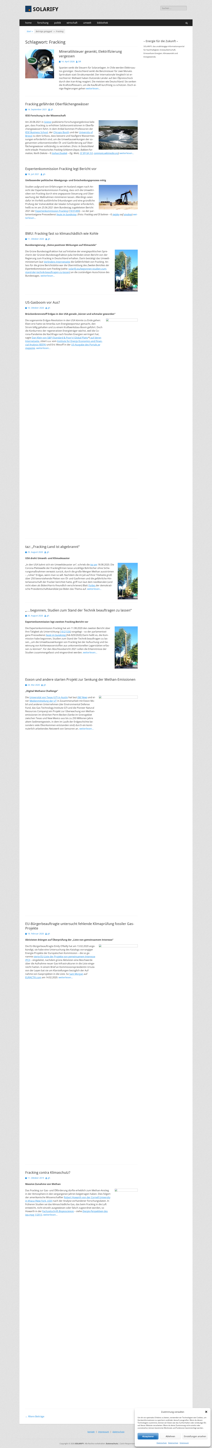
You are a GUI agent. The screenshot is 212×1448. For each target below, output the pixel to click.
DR (79, 61)
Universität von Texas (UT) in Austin (48, 697)
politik (57, 22)
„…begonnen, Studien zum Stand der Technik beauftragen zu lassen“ (78, 610)
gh (52, 109)
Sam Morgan (76, 974)
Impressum (184, 1443)
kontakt (91, 1431)
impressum (103, 1431)
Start (30, 31)
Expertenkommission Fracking (51, 211)
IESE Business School (36, 132)
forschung (42, 22)
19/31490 (74, 211)
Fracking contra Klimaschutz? (47, 1173)
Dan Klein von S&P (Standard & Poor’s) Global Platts (60, 337)
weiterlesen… (93, 88)
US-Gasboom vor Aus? (42, 302)
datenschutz (118, 1431)
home (28, 22)
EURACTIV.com (33, 977)
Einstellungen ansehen (195, 1436)
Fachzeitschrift (58, 1211)
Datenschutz (162, 1443)
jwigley (116, 214)
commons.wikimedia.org (106, 153)
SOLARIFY (45, 9)
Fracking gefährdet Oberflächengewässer (57, 104)
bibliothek (102, 22)
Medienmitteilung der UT (43, 700)
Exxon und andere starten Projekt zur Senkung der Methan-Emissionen (80, 680)
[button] (206, 1411)
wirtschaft (72, 22)
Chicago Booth (61, 132)
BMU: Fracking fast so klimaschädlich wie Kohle (61, 234)
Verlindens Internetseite (57, 261)
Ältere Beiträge (34, 1416)
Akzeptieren (148, 1436)
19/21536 (65, 631)
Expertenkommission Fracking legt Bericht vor (61, 169)
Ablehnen (170, 1436)
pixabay (128, 214)
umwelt (87, 22)
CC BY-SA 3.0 (86, 153)
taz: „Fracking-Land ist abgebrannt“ (52, 547)
